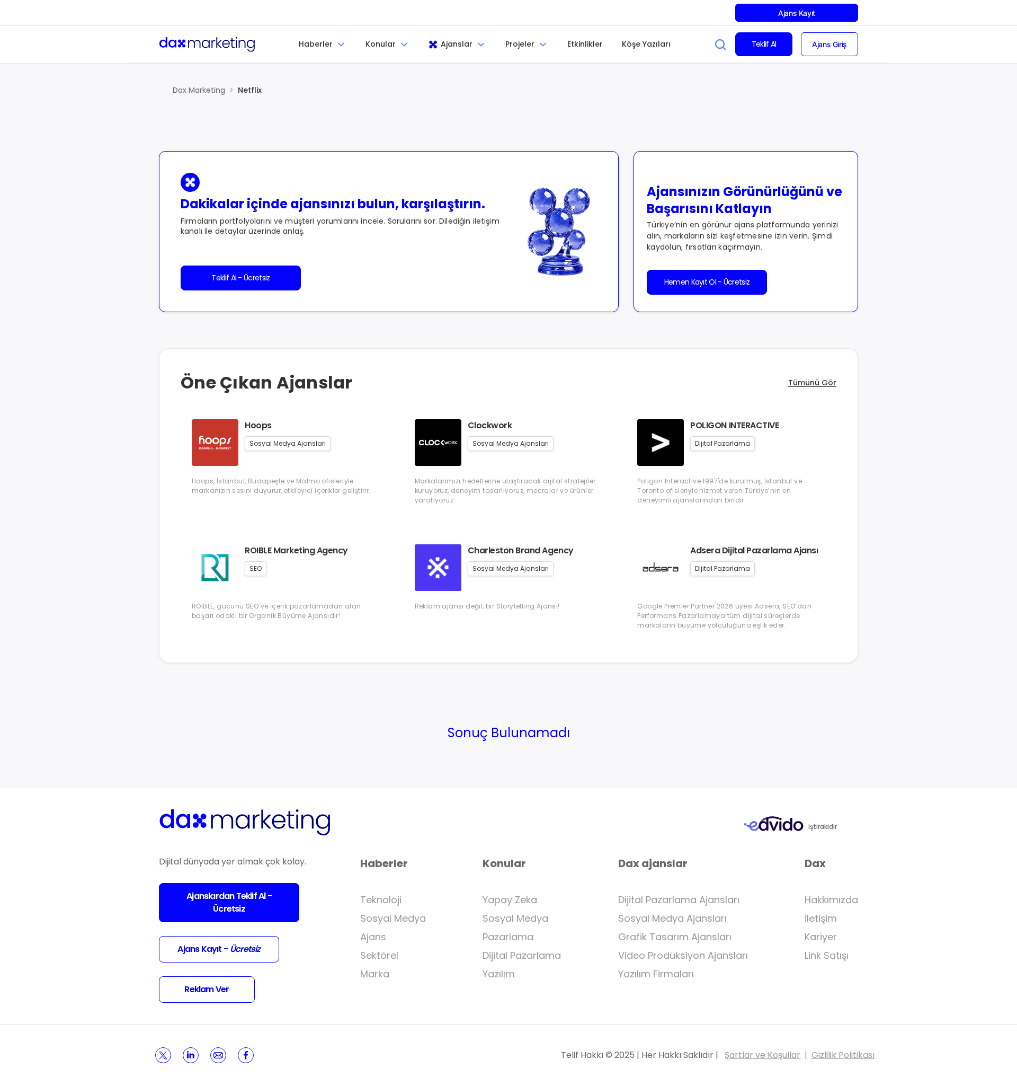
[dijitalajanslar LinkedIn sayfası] (190, 1055)
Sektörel (379, 955)
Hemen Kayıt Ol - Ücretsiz (707, 282)
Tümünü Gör (812, 382)
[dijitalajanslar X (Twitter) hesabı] (163, 1055)
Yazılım (499, 974)
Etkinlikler (585, 44)
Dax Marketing (199, 90)
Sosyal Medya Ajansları (672, 918)
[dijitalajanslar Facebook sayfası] (245, 1055)
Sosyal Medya (393, 918)
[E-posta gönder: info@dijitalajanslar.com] (218, 1055)
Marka (374, 974)
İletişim (821, 918)
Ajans (373, 936)
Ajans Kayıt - (218, 949)
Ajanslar (456, 44)
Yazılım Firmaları (656, 974)
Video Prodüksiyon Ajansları (683, 955)
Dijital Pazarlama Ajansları (678, 899)
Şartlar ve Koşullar (762, 1055)
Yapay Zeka (510, 899)
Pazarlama (508, 936)
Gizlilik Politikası (843, 1055)
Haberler (316, 44)
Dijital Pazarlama (522, 955)
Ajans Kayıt (796, 12)
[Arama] (720, 44)
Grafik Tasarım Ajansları (674, 936)
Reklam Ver (206, 989)
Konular (380, 44)
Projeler (519, 44)
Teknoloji (381, 899)
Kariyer (821, 936)
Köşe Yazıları (646, 44)
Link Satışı (827, 955)
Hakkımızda (831, 899)
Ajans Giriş (829, 44)
